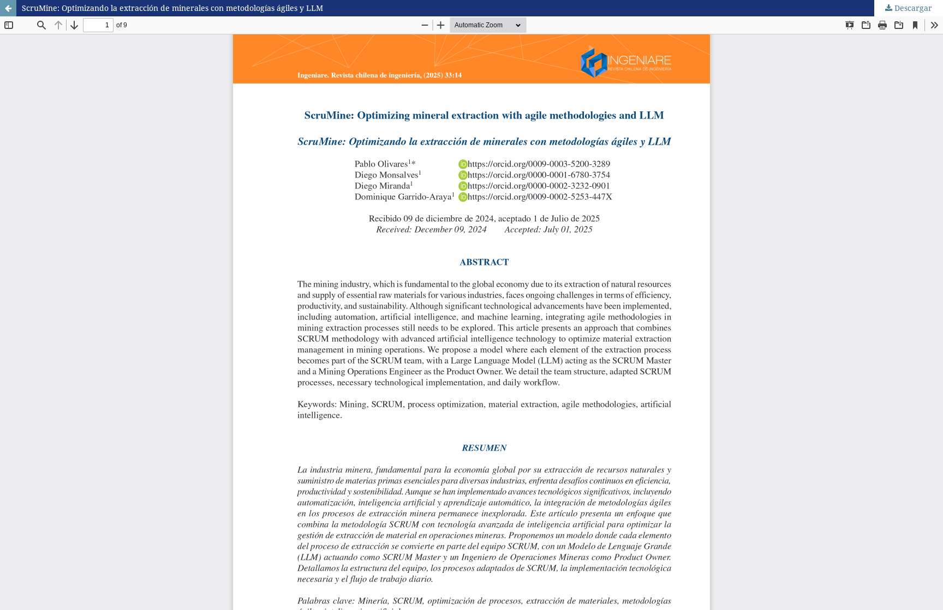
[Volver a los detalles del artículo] (8, 8)
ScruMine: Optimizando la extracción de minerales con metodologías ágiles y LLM (172, 8)
